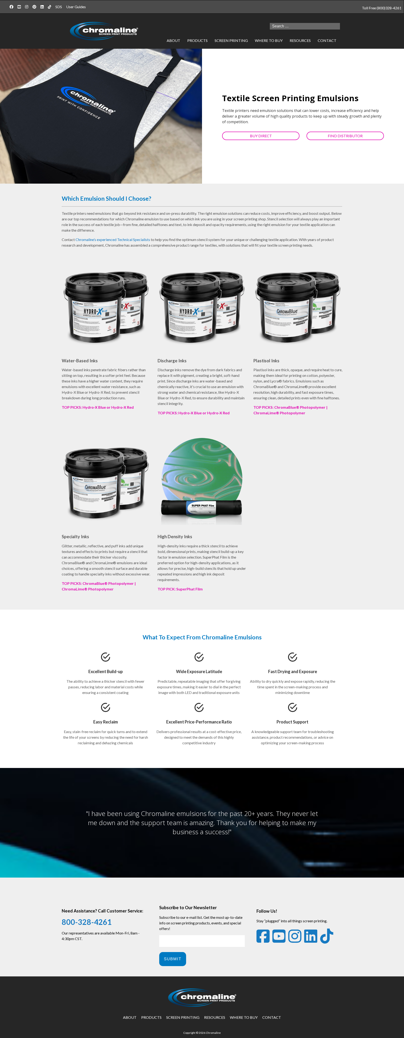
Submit (172, 959)
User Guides (76, 6)
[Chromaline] (103, 31)
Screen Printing (231, 40)
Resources (300, 40)
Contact (327, 40)
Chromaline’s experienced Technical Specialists (113, 239)
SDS (58, 6)
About (173, 40)
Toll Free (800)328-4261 (381, 8)
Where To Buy (269, 40)
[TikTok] (49, 6)
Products (197, 40)
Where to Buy (244, 1017)
